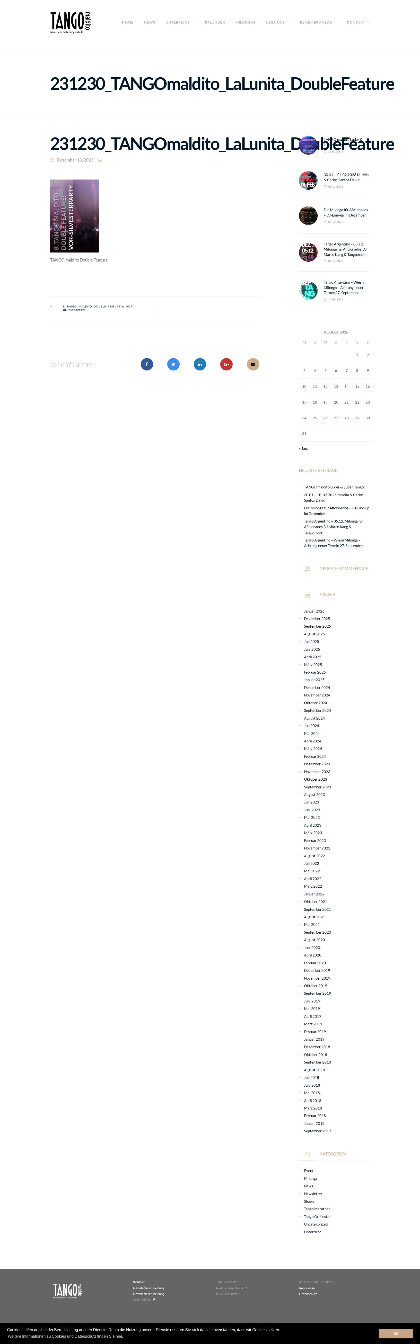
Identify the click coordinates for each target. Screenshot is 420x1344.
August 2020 (314, 940)
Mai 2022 (312, 871)
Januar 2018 (314, 1123)
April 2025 (312, 657)
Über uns (275, 22)
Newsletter (313, 1193)
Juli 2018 (311, 1077)
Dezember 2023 (317, 764)
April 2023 (312, 825)
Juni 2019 (312, 1001)
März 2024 (313, 748)
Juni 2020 (312, 947)
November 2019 (317, 978)
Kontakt (356, 22)
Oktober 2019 (315, 985)
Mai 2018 (312, 1093)
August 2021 (314, 917)
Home (128, 22)
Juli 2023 (311, 802)
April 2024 (312, 741)
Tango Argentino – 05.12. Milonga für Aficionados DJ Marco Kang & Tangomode (345, 249)
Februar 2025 (315, 672)
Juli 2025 (311, 641)
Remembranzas (316, 22)
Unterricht (178, 22)
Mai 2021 (312, 924)
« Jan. (303, 448)
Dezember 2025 (317, 618)
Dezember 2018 (317, 1047)
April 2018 (312, 1100)
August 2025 (314, 634)
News (149, 22)
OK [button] (396, 1333)
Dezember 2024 (317, 687)
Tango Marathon (317, 1209)
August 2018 (314, 1070)
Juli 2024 (311, 725)
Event (309, 1170)
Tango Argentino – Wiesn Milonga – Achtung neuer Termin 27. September (344, 287)
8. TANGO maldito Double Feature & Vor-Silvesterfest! (98, 308)
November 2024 (317, 695)
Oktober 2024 (315, 703)
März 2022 (313, 886)
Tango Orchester (317, 1216)
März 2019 (313, 1024)
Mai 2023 (312, 817)
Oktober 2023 (315, 779)
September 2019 (317, 993)
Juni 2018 (312, 1085)
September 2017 (317, 1131)
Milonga (310, 1178)
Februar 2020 (315, 963)
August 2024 (314, 718)
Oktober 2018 (315, 1054)
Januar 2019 (314, 1039)
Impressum (307, 1288)
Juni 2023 (312, 810)
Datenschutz (308, 1294)
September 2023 (317, 787)
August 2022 (314, 856)
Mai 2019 (312, 1008)
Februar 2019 (315, 1031)
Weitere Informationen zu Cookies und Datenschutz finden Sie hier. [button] (65, 1336)
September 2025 (317, 626)
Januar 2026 (314, 611)
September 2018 (317, 1062)
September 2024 (317, 710)
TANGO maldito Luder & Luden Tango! (334, 487)
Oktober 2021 (315, 901)
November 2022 (317, 848)
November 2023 (317, 771)
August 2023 (314, 794)
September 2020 (317, 932)
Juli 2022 (311, 863)
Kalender (215, 22)
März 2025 (313, 664)
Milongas (246, 22)
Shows (309, 1201)
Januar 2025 (314, 679)
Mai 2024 (312, 733)
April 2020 (312, 955)
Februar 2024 (315, 756)
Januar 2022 (314, 894)
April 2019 (312, 1016)
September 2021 (317, 909)
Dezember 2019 (317, 970)
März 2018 (313, 1108)
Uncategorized (316, 1224)
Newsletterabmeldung (148, 1294)
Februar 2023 (315, 840)
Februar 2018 (315, 1115)
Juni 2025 (312, 649)
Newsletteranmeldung (148, 1288)
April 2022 (312, 878)
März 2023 (313, 832)
